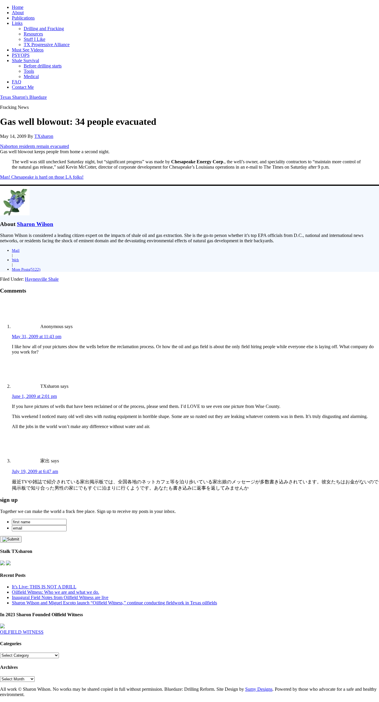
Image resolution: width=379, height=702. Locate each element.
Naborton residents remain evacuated (34, 146)
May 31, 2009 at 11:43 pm (36, 336)
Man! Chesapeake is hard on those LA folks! (41, 177)
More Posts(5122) (26, 269)
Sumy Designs (258, 689)
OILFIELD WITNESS (22, 632)
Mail (16, 250)
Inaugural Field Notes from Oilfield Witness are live (60, 597)
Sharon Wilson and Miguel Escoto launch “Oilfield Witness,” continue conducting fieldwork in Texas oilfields (114, 602)
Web (15, 260)
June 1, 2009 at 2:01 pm (34, 396)
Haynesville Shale (42, 279)
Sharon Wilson (35, 224)
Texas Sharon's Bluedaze (23, 97)
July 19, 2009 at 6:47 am (35, 471)
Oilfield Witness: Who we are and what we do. (55, 592)
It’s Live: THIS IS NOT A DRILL (44, 586)
